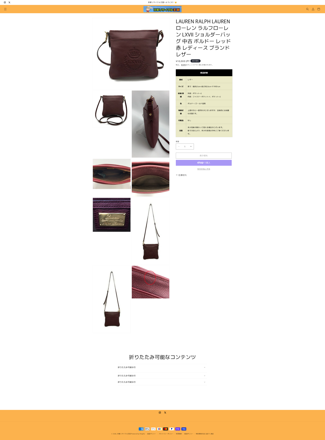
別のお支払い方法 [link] (203, 169)
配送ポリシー (188, 434)
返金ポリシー (151, 434)
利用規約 (179, 434)
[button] (5, 9)
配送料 (183, 65)
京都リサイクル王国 (124, 434)
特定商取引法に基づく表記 (205, 434)
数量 (177, 141)
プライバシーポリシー (166, 434)
